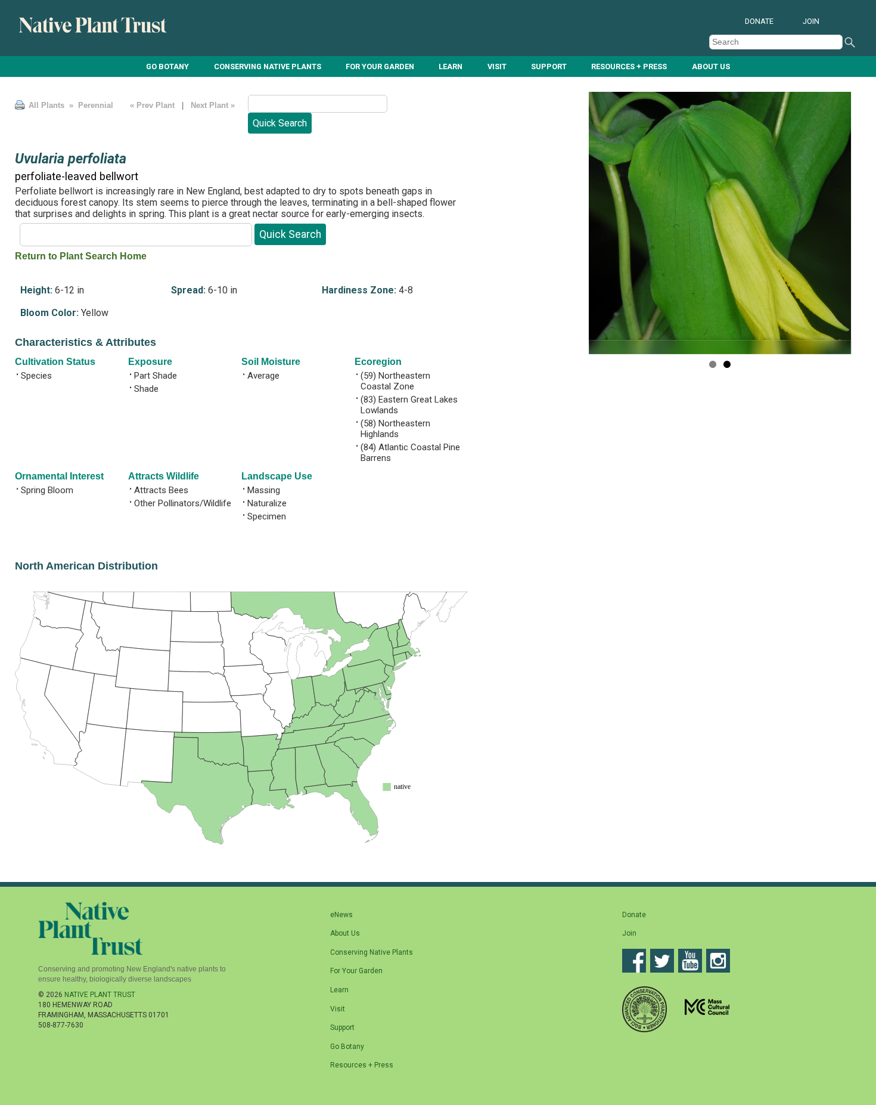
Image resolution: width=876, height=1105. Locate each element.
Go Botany (167, 66)
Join (811, 21)
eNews (341, 915)
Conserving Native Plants (267, 66)
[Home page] (93, 30)
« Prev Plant (152, 105)
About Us (711, 66)
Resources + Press (629, 66)
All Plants (46, 105)
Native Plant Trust (99, 995)
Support (549, 66)
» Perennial (90, 105)
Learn (450, 66)
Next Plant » (214, 105)
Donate (759, 21)
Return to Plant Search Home (81, 256)
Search (849, 42)
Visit (497, 66)
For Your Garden (380, 66)
